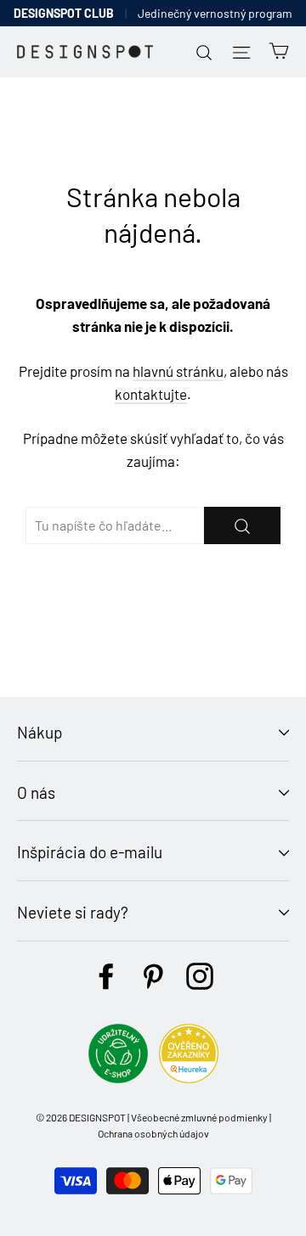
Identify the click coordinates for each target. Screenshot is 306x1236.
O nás (36, 792)
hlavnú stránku (178, 370)
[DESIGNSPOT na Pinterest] (153, 976)
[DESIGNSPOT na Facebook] (106, 976)
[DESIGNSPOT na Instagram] (199, 976)
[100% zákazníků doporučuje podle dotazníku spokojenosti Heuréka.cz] (189, 1078)
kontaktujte (151, 393)
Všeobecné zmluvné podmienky (199, 1117)
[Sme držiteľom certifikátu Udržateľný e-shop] (118, 1078)
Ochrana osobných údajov (153, 1133)
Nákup (39, 732)
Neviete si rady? (72, 912)
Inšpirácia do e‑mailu (89, 852)
